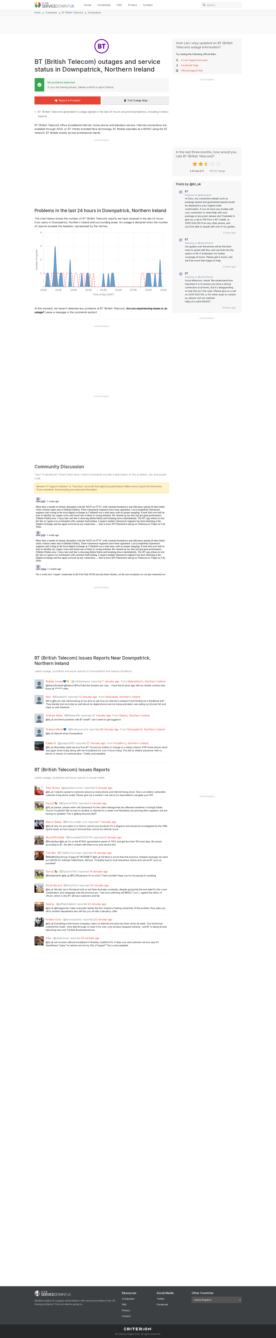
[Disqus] (101, 536)
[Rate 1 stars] (195, 164)
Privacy (132, 5)
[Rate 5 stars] (219, 164)
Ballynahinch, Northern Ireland (146, 681)
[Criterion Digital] (138, 1329)
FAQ (119, 5)
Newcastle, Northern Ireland (122, 696)
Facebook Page (190, 65)
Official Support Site (192, 70)
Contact (148, 5)
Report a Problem (69, 100)
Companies (104, 5)
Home (87, 5)
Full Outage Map (138, 100)
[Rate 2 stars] (201, 164)
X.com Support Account (194, 60)
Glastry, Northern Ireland (134, 715)
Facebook (162, 1304)
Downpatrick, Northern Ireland (146, 729)
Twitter (160, 1298)
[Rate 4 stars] (213, 164)
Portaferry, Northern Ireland (130, 743)
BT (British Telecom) (72, 12)
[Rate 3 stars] (207, 164)
